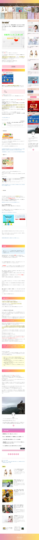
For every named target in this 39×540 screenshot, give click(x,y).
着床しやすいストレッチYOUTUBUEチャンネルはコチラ (9, 212)
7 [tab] (20, 17)
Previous (1, 12)
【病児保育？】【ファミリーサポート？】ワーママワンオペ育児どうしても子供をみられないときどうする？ (13, 443)
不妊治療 (9, 461)
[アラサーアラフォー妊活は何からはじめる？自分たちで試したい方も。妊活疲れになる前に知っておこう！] (14, 454)
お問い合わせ (28, 5)
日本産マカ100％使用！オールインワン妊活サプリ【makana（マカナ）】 (12, 184)
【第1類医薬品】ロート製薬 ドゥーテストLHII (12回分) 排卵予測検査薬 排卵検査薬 (13, 151)
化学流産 (11, 461)
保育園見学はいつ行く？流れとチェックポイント (10, 433)
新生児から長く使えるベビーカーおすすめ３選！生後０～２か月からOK (18, 480)
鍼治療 (10, 462)
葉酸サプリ (8, 462)
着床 (5, 462)
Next (38, 12)
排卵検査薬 (4, 462)
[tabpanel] (4, 12)
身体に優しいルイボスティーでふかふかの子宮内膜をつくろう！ (11, 202)
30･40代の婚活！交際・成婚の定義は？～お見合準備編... (27, 13)
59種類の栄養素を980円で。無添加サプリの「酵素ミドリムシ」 (10, 237)
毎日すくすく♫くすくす (19, 536)
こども (3, 460)
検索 (22, 448)
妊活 (22, 461)
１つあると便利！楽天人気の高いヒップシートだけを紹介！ (12, 439)
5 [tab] (19, 17)
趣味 (10, 5)
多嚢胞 (13, 461)
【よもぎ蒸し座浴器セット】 (6, 117)
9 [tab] (22, 17)
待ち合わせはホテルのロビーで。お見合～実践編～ (20, 13)
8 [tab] (21, 17)
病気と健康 (16, 5)
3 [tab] (17, 17)
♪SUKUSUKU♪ (19, 2)
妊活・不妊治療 (6, 460)
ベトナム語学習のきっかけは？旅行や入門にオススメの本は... (4, 13)
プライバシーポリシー (22, 5)
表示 (14, 66)
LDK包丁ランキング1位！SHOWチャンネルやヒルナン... (11, 13)
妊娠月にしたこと (17, 461)
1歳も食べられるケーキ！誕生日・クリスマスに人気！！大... (35, 16)
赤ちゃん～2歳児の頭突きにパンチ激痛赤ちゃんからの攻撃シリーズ (13, 436)
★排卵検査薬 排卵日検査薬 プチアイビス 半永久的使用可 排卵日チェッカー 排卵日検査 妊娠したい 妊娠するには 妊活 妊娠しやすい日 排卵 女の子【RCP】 (13, 149)
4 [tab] (18, 17)
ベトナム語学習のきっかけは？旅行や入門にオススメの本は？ (12, 445)
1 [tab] (16, 17)
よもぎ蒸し (4, 461)
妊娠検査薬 (20, 461)
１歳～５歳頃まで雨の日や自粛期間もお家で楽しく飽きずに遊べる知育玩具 (18, 490)
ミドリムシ (6, 461)
